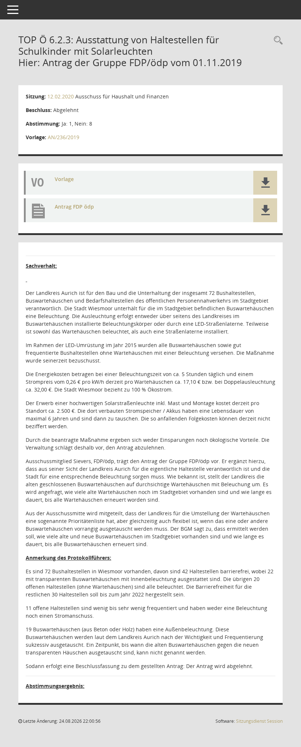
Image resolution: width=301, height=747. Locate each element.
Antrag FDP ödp (74, 206)
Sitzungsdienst (259, 721)
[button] (265, 183)
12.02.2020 (60, 96)
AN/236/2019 (63, 137)
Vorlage (64, 179)
